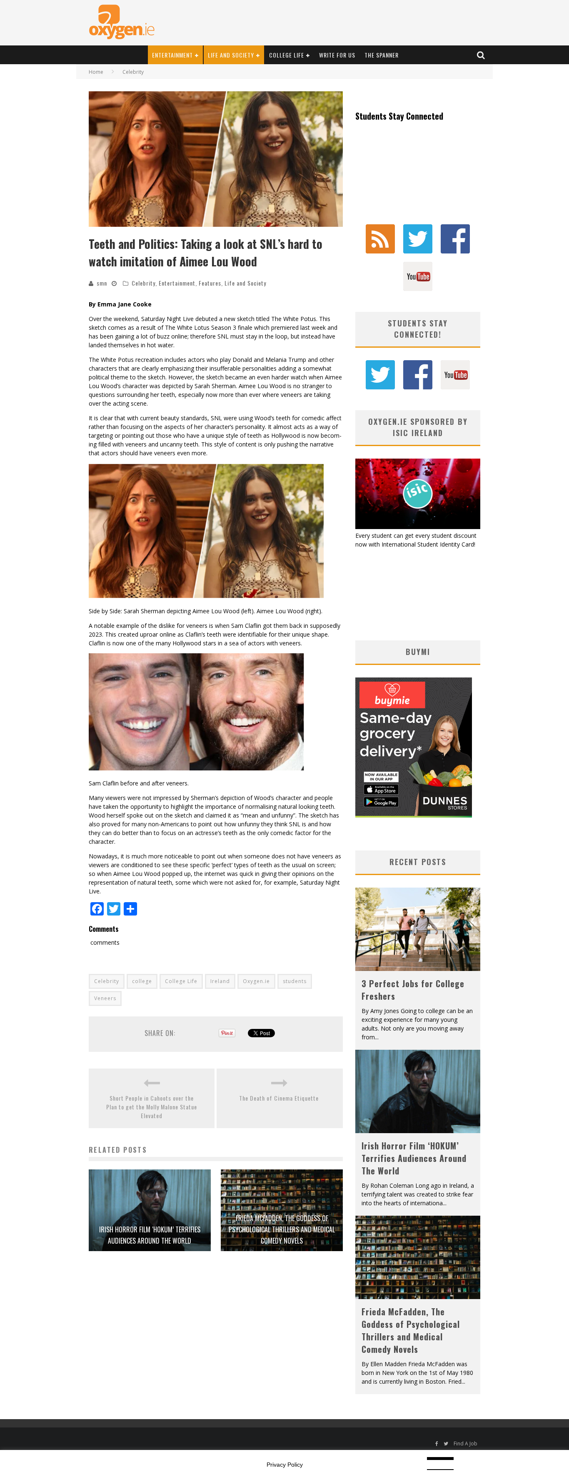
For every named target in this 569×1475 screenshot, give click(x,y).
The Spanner (381, 54)
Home (96, 71)
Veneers (105, 998)
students (295, 981)
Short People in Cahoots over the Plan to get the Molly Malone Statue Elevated (151, 1107)
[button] (216, 159)
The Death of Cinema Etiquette (279, 1098)
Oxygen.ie (256, 981)
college (142, 981)
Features (210, 282)
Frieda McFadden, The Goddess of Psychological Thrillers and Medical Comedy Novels (282, 1229)
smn (102, 282)
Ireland (220, 981)
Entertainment (172, 54)
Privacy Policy (285, 1464)
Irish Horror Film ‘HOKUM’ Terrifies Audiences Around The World (414, 1158)
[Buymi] (413, 815)
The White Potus (293, 319)
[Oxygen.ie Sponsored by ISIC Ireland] (417, 527)
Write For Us (337, 54)
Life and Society (231, 54)
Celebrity (143, 282)
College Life (286, 54)
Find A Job (465, 1443)
